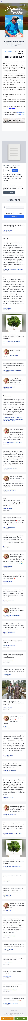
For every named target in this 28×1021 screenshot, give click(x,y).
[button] (14, 323)
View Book (7, 170)
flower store (21, 114)
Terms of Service (18, 1014)
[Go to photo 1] (12, 697)
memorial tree (21, 112)
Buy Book (15, 170)
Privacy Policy (10, 1014)
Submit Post (14, 216)
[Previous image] (3, 689)
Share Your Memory (9, 192)
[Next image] (25, 689)
